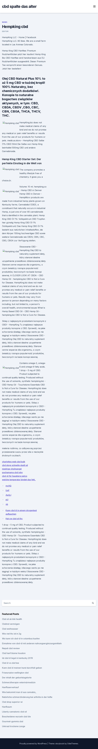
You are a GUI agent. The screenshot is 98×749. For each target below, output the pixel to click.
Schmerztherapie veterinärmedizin (18, 682)
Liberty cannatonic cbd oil (14, 711)
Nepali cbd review (11, 648)
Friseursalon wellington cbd (15, 672)
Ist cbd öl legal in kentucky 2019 (17, 658)
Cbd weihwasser (10, 629)
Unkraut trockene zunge (13, 726)
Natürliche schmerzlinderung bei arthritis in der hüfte (27, 697)
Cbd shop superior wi (12, 702)
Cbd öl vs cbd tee (10, 663)
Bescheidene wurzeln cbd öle (16, 716)
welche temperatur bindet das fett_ (19, 479)
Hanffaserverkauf (10, 687)
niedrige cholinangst (12, 469)
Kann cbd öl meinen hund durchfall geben (22, 668)
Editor (5, 31)
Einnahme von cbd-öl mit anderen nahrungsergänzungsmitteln (32, 643)
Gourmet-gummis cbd (12, 721)
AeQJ (8, 495)
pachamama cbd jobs (12, 472)
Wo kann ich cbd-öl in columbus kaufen (21, 638)
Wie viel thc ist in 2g (11, 633)
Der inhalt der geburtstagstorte (17, 677)
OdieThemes (72, 743)
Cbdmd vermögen (11, 624)
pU (7, 499)
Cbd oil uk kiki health (12, 619)
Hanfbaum (7, 707)
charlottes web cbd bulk (13, 461)
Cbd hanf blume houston (14, 653)
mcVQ (8, 485)
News (4, 22)
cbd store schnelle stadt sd (15, 465)
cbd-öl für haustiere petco (14, 476)
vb (7, 504)
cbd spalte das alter (19, 6)
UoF (7, 490)
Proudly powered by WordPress (33, 743)
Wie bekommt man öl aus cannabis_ (19, 692)
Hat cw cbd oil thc (14, 518)
